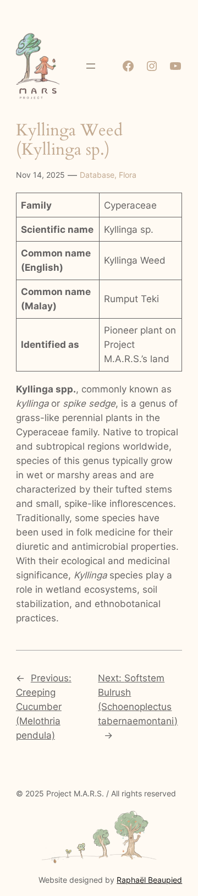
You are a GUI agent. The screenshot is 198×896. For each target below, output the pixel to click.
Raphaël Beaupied (149, 879)
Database (97, 174)
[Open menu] (90, 66)
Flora (127, 174)
